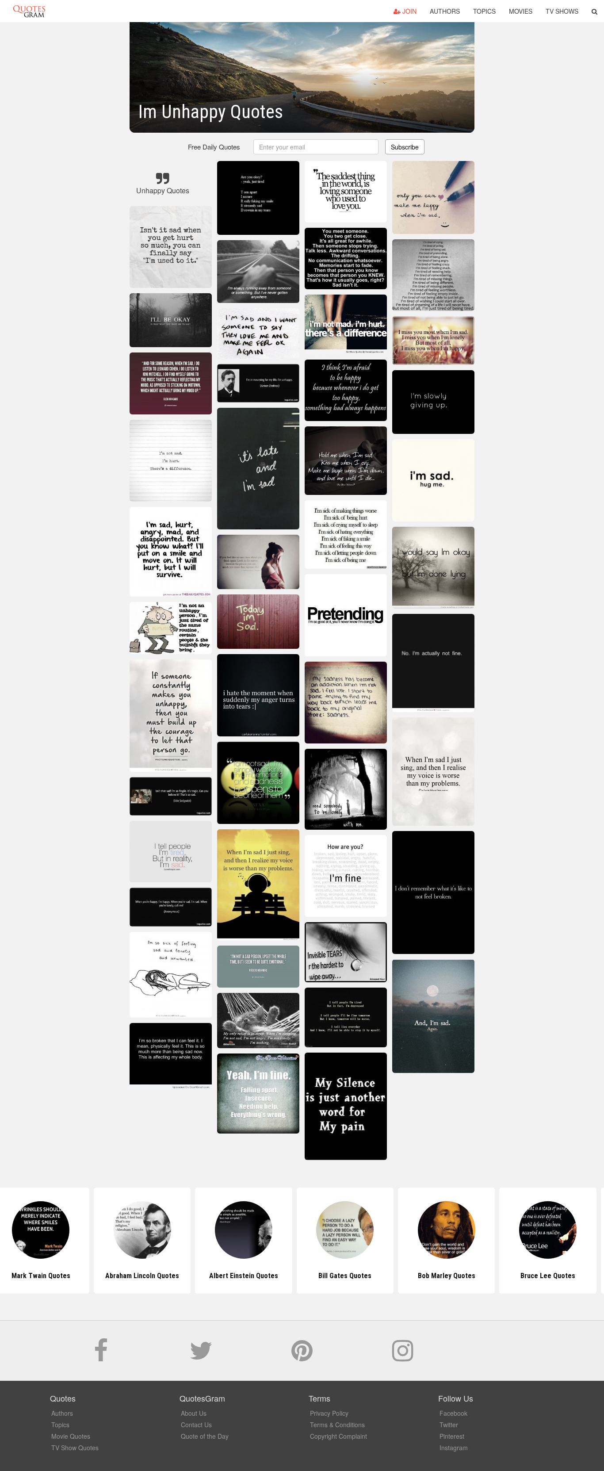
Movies (520, 11)
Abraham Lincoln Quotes (99, 1276)
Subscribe (405, 146)
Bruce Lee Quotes (505, 1276)
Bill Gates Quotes (302, 1276)
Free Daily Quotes (214, 146)
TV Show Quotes (75, 1447)
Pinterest (452, 1436)
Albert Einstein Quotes (200, 1276)
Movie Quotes (70, 1436)
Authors (445, 11)
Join (409, 11)
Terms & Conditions (337, 1424)
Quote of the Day (205, 1436)
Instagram (454, 1447)
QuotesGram (29, 11)
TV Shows (562, 11)
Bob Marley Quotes (403, 1276)
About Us (193, 1413)
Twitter (449, 1424)
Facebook (453, 1413)
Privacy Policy (329, 1413)
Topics (484, 11)
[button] (594, 11)
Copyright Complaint (338, 1436)
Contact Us (196, 1424)
